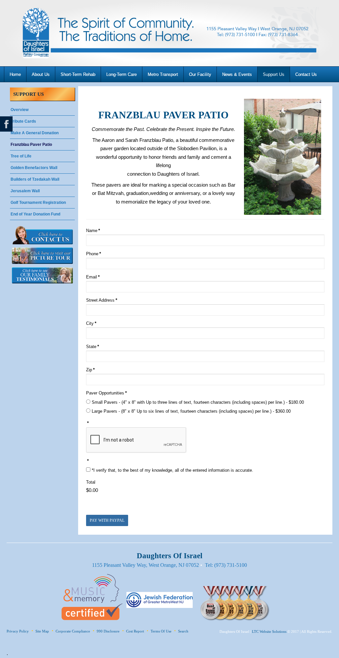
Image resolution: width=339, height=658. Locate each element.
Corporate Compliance (73, 631)
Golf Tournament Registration (38, 202)
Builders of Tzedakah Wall (35, 179)
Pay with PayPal (107, 520)
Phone (93, 253)
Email (93, 276)
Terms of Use (161, 631)
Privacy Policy (18, 631)
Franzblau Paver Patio (31, 144)
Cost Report (135, 631)
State (92, 346)
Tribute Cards (23, 121)
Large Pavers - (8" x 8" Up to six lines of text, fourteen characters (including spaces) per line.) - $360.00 (190, 411)
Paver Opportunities (106, 392)
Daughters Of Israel (169, 33)
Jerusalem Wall (25, 191)
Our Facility (200, 74)
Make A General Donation (35, 133)
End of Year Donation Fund (35, 214)
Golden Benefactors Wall (34, 167)
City (91, 323)
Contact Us (306, 74)
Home (15, 74)
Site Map (42, 631)
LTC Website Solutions (269, 631)
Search (183, 631)
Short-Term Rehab (78, 74)
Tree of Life (21, 156)
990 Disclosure (108, 631)
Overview (19, 109)
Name (93, 230)
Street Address (101, 300)
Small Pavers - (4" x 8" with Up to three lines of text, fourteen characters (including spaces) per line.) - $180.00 (197, 402)
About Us (41, 74)
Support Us (273, 74)
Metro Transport (163, 74)
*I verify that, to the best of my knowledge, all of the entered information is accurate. (171, 470)
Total (90, 482)
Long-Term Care (121, 74)
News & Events (237, 74)
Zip (90, 369)
